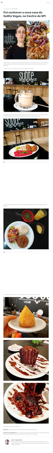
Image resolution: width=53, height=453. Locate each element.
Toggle (2, 2)
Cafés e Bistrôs (15, 8)
